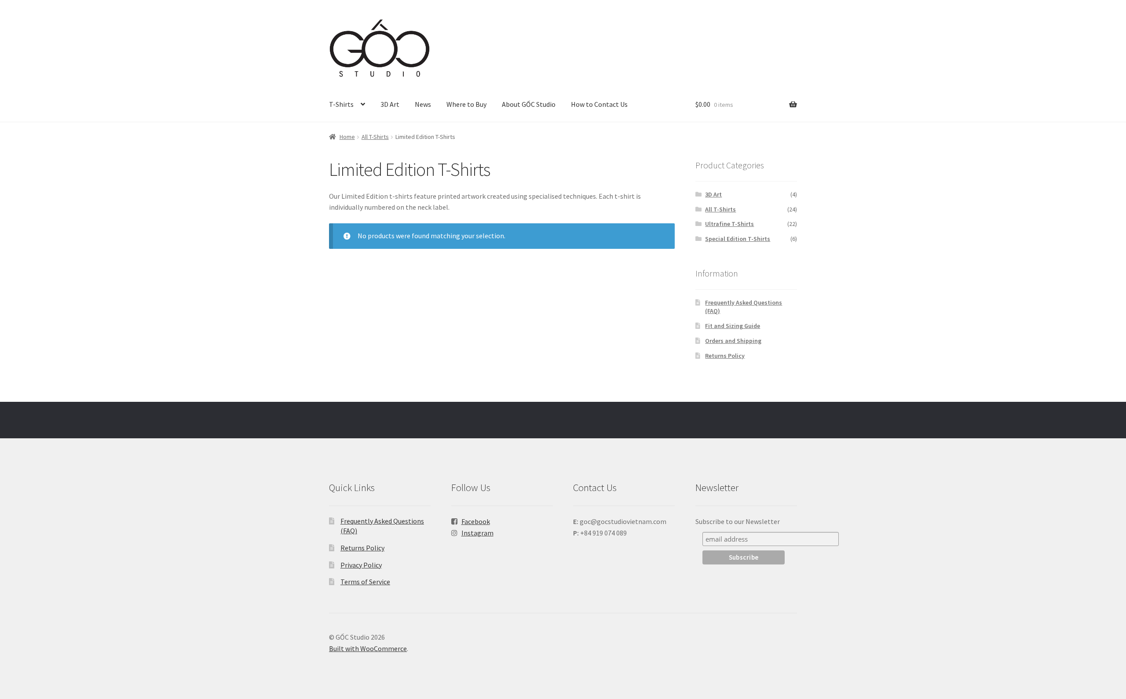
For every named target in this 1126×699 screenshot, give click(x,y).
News (423, 104)
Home (347, 137)
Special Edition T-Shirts (737, 239)
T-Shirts (341, 104)
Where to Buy (466, 104)
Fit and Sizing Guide (732, 326)
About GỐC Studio (529, 104)
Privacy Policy (361, 565)
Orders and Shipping (733, 341)
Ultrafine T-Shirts (729, 224)
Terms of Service (365, 581)
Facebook (475, 521)
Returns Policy (725, 356)
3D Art (389, 104)
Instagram (477, 532)
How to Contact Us (599, 104)
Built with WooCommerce (368, 648)
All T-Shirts (375, 137)
